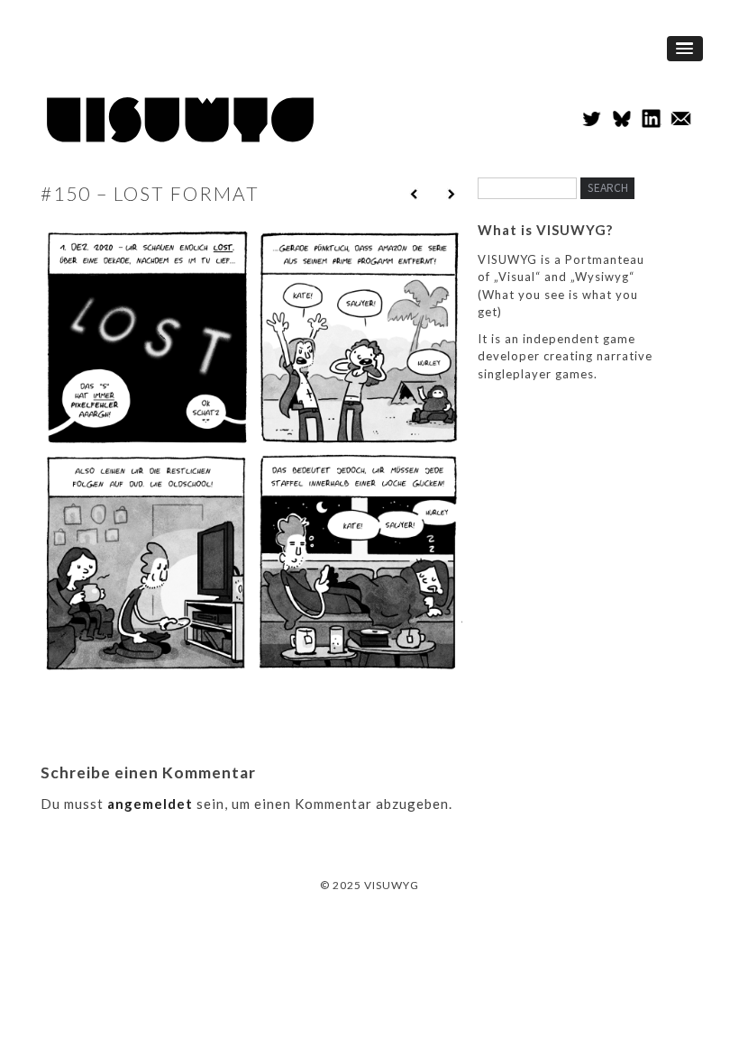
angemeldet (150, 803)
